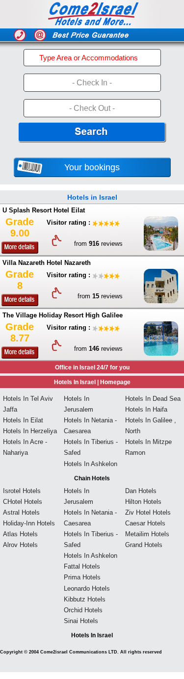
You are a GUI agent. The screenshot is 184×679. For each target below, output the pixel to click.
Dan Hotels (141, 491)
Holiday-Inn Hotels (29, 523)
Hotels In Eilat (23, 420)
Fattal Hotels (82, 566)
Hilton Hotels (143, 501)
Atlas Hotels (20, 534)
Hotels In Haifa (146, 409)
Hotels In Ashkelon (90, 464)
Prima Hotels (82, 577)
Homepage (115, 382)
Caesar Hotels (145, 523)
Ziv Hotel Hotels (148, 512)
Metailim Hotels (147, 534)
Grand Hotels (143, 544)
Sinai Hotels (81, 621)
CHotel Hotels (22, 501)
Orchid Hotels (83, 610)
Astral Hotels (21, 512)
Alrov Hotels (20, 544)
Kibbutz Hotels (84, 599)
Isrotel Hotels (22, 491)
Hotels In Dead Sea (153, 398)
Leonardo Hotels (87, 588)
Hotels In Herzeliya (30, 431)
